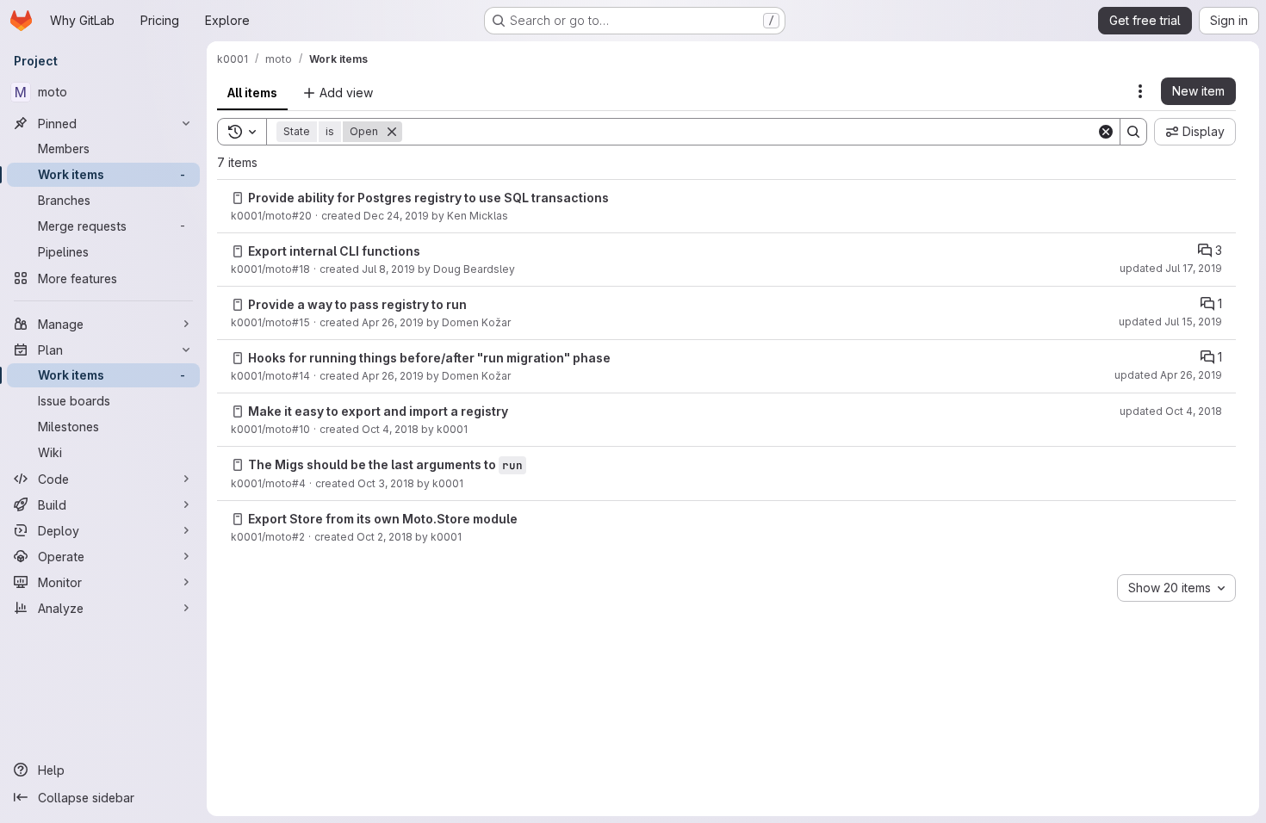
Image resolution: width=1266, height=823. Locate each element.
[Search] (1133, 131)
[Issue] (238, 198)
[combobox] (1176, 588)
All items (252, 92)
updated (1171, 268)
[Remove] (392, 131)
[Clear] (1105, 131)
